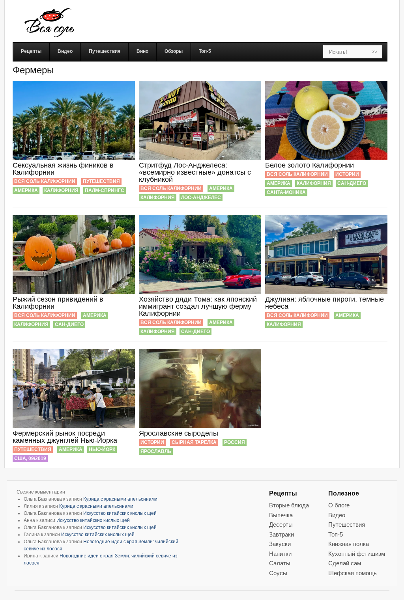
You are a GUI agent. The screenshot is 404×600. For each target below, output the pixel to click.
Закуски (280, 543)
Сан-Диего (351, 183)
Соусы (278, 573)
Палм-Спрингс (104, 190)
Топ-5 (335, 534)
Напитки (280, 553)
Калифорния (61, 190)
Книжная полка (348, 543)
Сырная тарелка (194, 442)
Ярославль (155, 451)
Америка (26, 190)
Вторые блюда (289, 505)
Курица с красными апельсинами (120, 499)
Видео (336, 515)
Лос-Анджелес (201, 197)
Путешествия (101, 181)
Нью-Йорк (102, 449)
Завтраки (281, 534)
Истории (347, 174)
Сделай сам (344, 563)
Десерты (281, 524)
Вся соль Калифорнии (44, 181)
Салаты (279, 563)
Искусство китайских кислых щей (120, 513)
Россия (234, 442)
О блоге (339, 505)
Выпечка (281, 515)
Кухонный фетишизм (356, 553)
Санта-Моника (286, 192)
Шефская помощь (352, 573)
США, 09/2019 (30, 458)
